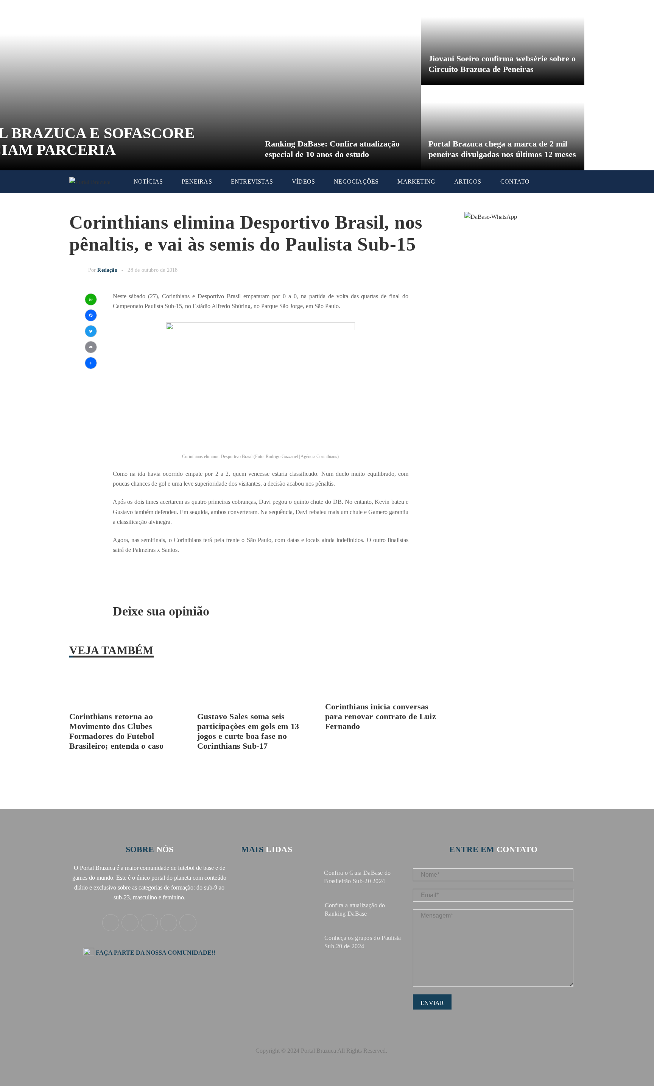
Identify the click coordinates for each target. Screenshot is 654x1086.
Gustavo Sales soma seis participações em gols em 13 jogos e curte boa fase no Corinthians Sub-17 (248, 731)
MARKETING (416, 181)
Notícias (148, 181)
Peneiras (197, 181)
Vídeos (303, 181)
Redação (107, 270)
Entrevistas (252, 181)
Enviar (432, 1003)
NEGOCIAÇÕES (356, 181)
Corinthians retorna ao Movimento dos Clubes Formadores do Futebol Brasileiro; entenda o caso (116, 731)
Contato (514, 181)
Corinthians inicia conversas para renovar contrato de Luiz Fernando (380, 716)
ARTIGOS (467, 181)
